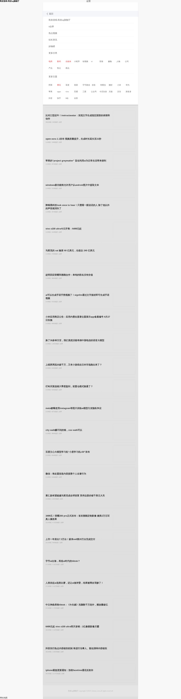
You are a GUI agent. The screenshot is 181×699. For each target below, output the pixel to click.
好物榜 (52, 46)
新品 (67, 68)
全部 (76, 98)
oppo (59, 92)
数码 (59, 61)
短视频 (85, 61)
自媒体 (68, 61)
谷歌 (94, 85)
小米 (119, 85)
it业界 (51, 26)
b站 (67, 98)
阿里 (50, 85)
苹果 (50, 92)
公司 (127, 61)
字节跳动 (86, 85)
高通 (76, 92)
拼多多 (128, 92)
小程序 (77, 61)
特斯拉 (103, 85)
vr (92, 61)
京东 (119, 92)
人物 (118, 61)
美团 (76, 85)
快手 (59, 98)
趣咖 (110, 61)
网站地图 (3, 698)
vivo (67, 92)
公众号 (94, 92)
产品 (50, 68)
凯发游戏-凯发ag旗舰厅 (52, 6)
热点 (59, 68)
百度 (67, 85)
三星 (84, 92)
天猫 (110, 92)
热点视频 (53, 33)
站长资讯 (53, 40)
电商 (50, 61)
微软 (110, 85)
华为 (127, 85)
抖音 (50, 98)
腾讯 (59, 85)
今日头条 (103, 92)
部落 (101, 61)
